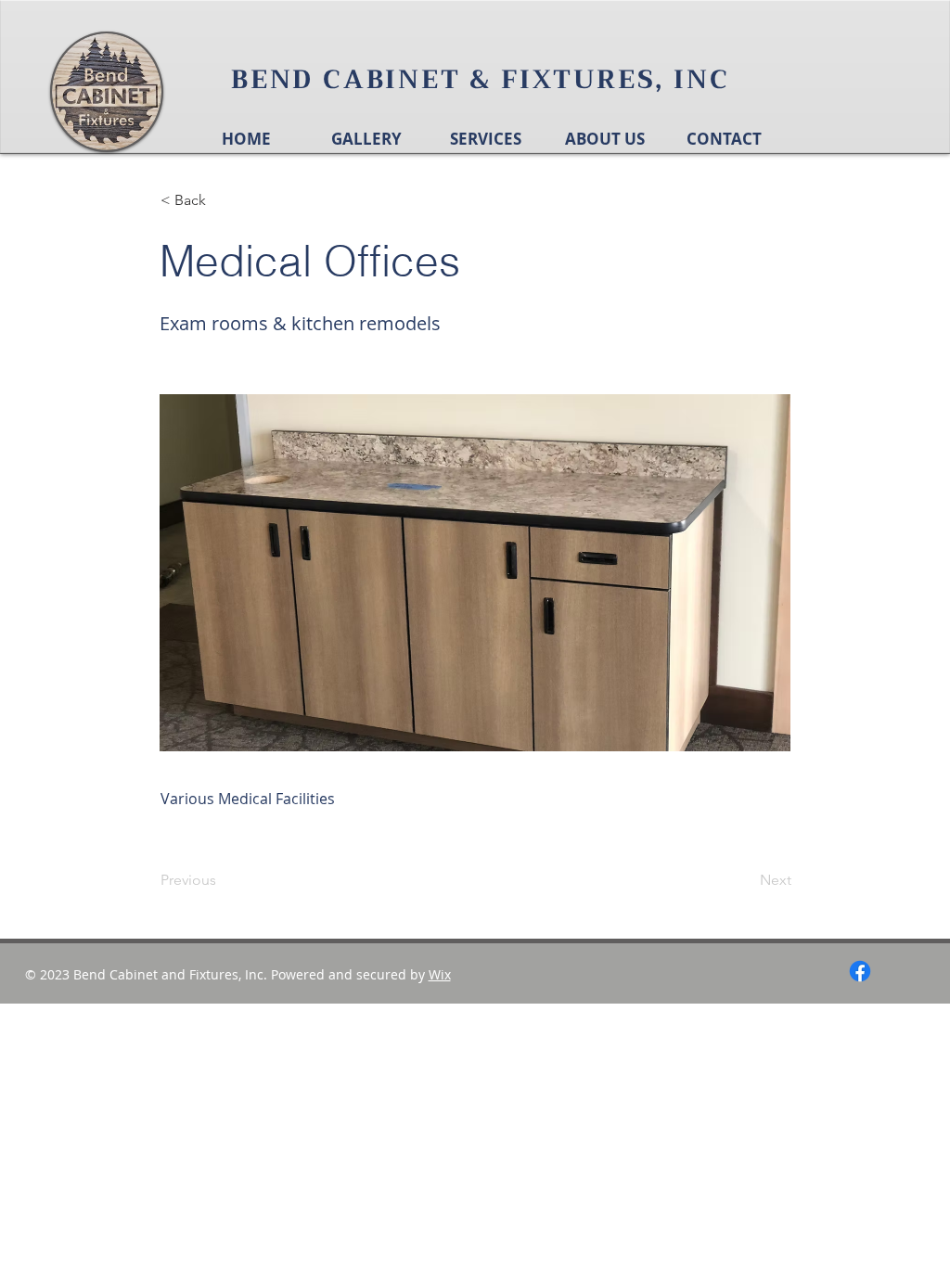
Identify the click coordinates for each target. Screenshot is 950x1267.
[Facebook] (860, 971)
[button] (221, 200)
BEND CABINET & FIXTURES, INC (480, 79)
